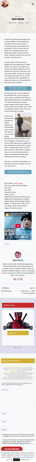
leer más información (27, 457)
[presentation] (18, 320)
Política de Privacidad (17, 379)
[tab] (14, 347)
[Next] (31, 328)
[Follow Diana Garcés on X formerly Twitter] (18, 279)
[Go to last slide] (4, 328)
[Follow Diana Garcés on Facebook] (14, 279)
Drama (7, 244)
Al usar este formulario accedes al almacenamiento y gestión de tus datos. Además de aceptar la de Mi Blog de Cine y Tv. (18, 441)
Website (4, 430)
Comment (5, 390)
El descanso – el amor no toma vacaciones (28, 290)
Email (4, 422)
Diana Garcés (12, 22)
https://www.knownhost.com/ (21, 375)
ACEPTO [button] (16, 459)
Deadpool (12, 333)
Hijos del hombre (6, 289)
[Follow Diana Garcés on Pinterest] (21, 279)
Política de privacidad (9, 443)
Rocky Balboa (18, 183)
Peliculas (18, 16)
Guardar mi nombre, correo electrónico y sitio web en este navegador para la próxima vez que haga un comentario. (19, 435)
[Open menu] (33, 4)
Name (4, 413)
